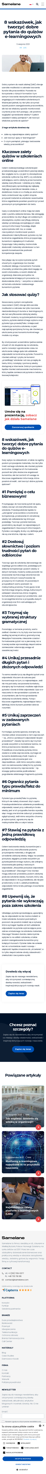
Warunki (5, 1379)
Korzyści (5, 1302)
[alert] (23, 1448)
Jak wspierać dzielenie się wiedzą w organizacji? (22, 1120)
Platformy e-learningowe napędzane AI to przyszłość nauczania (23, 1164)
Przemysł (6, 1326)
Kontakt (5, 1373)
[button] (23, 1469)
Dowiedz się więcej (29, 1439)
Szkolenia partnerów (11, 1308)
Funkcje (5, 1305)
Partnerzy (6, 1376)
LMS (25, 47)
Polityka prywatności (11, 1382)
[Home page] (11, 4)
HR (21, 47)
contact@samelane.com (16, 1279)
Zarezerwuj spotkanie (23, 427)
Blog (4, 1352)
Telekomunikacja (9, 1332)
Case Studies (8, 1355)
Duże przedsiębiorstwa (12, 1320)
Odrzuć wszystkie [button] (23, 1464)
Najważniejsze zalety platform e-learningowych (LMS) (22, 1210)
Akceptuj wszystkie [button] (23, 1459)
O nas (4, 1370)
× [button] (43, 1425)
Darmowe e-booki (10, 1358)
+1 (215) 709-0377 (16, 1273)
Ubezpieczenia (8, 1329)
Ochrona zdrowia (10, 1335)
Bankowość (7, 1323)
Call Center (7, 1341)
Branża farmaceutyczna (13, 1338)
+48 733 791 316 (14, 1276)
